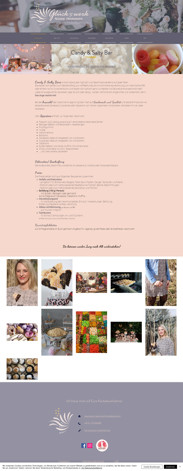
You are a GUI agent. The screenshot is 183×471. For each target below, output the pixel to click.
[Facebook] (83, 445)
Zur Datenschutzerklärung (92, 468)
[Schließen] (180, 467)
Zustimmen (170, 467)
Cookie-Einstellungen (152, 467)
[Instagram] (89, 445)
